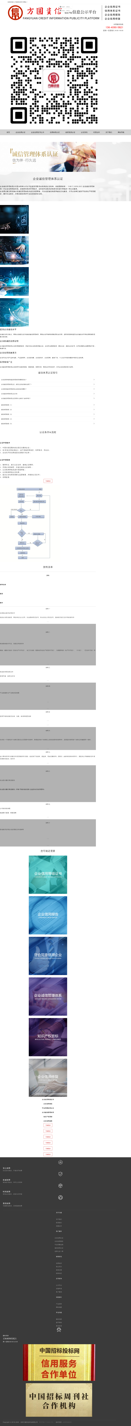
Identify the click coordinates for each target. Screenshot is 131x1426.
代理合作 (96, 132)
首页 (8, 132)
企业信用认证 (20, 132)
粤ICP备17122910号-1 (46, 1422)
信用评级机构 (67, 1422)
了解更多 (48, 481)
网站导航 (121, 132)
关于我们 (109, 132)
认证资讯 (84, 132)
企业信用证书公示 (37, 132)
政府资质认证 (70, 132)
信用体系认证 (55, 132)
